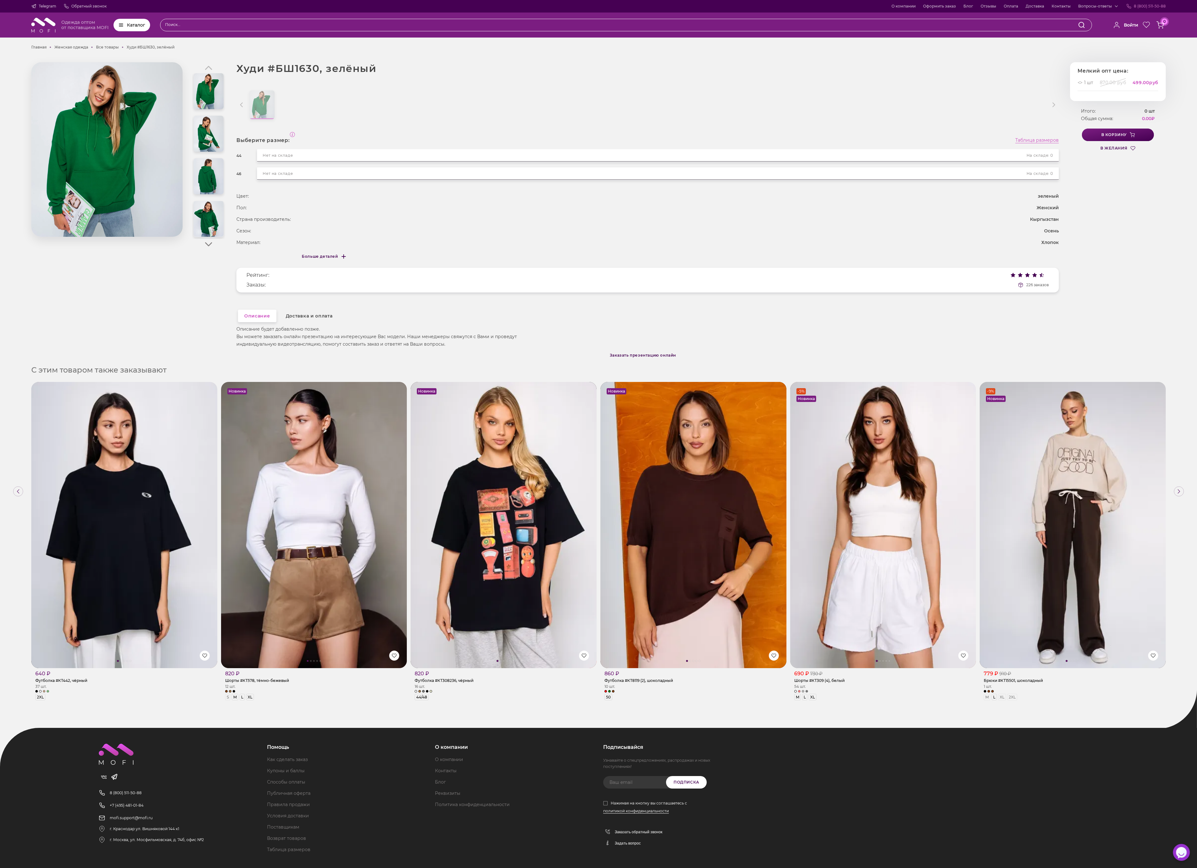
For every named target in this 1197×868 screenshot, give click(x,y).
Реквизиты (447, 793)
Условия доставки (288, 816)
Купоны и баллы (286, 771)
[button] (208, 244)
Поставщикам (283, 827)
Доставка (1035, 6)
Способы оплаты (286, 782)
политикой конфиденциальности (636, 811)
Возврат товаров (286, 838)
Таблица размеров (1037, 140)
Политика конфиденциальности (472, 804)
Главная (39, 47)
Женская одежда (71, 47)
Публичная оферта (289, 793)
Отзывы (988, 6)
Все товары (107, 47)
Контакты (1061, 6)
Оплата (1011, 6)
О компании (903, 6)
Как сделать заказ (287, 759)
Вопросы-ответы (1095, 6)
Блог (968, 6)
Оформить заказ (939, 6)
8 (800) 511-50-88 (1150, 6)
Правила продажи (288, 804)
